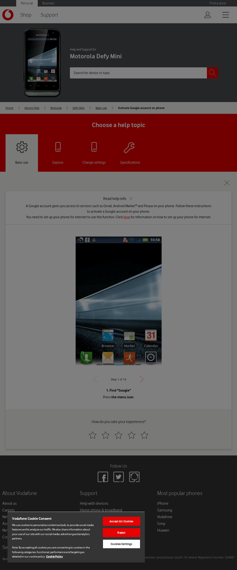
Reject (121, 532)
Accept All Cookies (121, 521)
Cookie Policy (54, 556)
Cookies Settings (121, 544)
